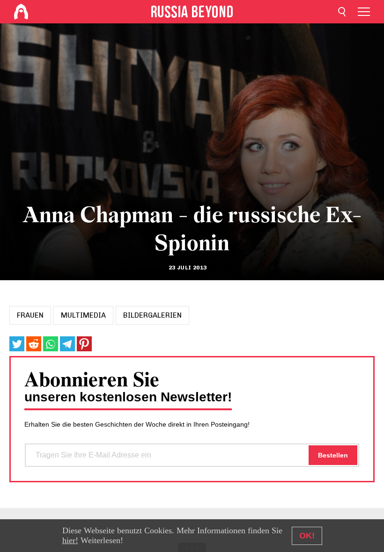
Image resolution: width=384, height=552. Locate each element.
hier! (70, 540)
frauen (30, 315)
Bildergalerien (152, 315)
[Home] (21, 12)
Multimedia (83, 315)
